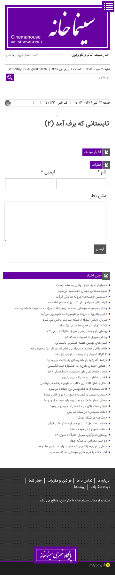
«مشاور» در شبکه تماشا (92, 417)
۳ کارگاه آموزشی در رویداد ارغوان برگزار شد (81, 354)
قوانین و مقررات (60, 481)
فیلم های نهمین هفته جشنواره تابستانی (81, 343)
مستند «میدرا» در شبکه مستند (88, 429)
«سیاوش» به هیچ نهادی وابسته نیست (81, 285)
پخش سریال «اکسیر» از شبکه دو (86, 337)
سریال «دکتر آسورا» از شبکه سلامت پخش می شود (75, 320)
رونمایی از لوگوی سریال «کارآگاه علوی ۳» (81, 435)
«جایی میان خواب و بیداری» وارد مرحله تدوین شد (74, 400)
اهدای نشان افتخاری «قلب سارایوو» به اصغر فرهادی (73, 383)
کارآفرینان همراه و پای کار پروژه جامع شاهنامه (77, 302)
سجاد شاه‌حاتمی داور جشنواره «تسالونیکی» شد (77, 371)
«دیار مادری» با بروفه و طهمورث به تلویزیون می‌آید (74, 314)
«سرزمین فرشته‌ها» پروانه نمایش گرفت (81, 296)
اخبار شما (35, 481)
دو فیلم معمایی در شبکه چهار (88, 440)
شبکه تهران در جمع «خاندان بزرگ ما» (83, 325)
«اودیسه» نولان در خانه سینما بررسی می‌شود (78, 406)
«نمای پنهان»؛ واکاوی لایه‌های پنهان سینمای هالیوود (72, 446)
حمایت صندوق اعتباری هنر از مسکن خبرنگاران (77, 423)
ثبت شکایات (100, 487)
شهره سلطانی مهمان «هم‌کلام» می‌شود (82, 291)
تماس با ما (84, 481)
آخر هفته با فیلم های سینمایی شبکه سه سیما (78, 452)
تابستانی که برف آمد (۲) (77, 124)
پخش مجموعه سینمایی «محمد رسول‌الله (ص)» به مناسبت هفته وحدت (61, 308)
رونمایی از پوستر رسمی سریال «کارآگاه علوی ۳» (77, 331)
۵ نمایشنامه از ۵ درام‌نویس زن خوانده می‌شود (78, 389)
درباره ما (103, 481)
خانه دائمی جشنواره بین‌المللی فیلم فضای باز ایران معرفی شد (68, 348)
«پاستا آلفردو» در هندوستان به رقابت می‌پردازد (77, 360)
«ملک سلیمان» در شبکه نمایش (87, 412)
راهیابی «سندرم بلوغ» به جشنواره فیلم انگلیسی (77, 366)
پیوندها (80, 487)
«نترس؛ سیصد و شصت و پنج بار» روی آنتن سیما (75, 394)
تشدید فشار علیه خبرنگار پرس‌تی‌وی (84, 377)
